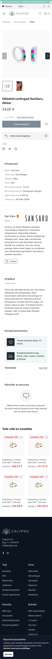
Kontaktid (6, 571)
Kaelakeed (33, 594)
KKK (4, 576)
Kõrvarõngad (20, 22)
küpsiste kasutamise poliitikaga (16, 648)
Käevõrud (32, 585)
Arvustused (7, 615)
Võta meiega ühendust (25, 117)
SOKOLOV (33, 634)
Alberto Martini (34, 615)
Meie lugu (6, 611)
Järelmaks (7, 585)
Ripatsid (32, 590)
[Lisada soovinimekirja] (21, 437)
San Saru (32, 625)
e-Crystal (32, 620)
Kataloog (6, 22)
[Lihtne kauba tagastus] (46, 136)
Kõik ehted (33, 571)
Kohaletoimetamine (10, 590)
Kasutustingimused (10, 620)
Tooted (13, 261)
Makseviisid (7, 580)
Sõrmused (32, 580)
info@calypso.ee (9, 545)
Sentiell (31, 629)
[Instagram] (48, 6)
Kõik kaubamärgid (36, 611)
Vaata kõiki (43, 368)
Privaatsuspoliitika (10, 625)
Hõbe (32, 22)
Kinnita (8, 654)
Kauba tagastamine (11, 594)
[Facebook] (44, 6)
